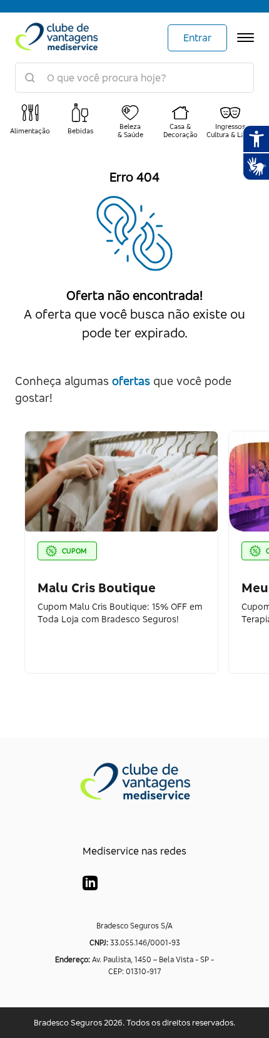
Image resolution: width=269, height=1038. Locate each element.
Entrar (197, 37)
